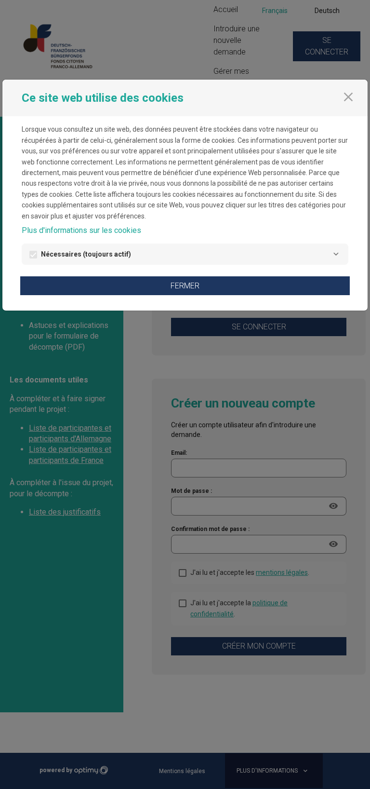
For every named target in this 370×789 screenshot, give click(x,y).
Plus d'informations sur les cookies (81, 230)
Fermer (185, 285)
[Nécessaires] (336, 254)
